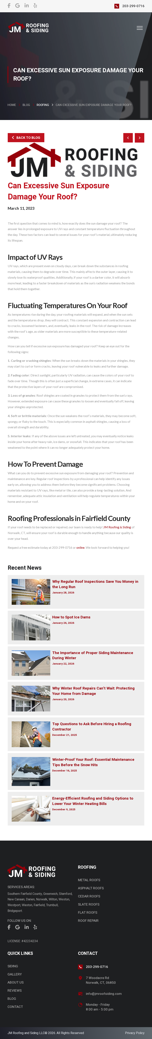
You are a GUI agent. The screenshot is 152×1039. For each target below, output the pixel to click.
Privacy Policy (134, 1033)
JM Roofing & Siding (117, 527)
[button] (139, 28)
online (80, 547)
